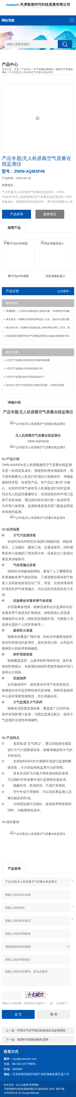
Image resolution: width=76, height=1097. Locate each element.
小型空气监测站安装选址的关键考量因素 (28, 360)
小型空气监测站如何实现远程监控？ (25, 376)
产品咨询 (16, 214)
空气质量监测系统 (43, 69)
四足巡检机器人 (55, 276)
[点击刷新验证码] (35, 994)
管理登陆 (34, 1084)
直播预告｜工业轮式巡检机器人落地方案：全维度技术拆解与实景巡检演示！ (40, 311)
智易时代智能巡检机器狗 (32, 1039)
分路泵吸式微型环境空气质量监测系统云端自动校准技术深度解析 (40, 335)
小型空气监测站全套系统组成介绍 (24, 368)
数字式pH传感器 (18, 276)
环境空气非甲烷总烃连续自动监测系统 (41, 1030)
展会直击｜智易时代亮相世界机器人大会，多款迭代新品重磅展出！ (40, 319)
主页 (16, 69)
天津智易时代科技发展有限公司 (21, 1088)
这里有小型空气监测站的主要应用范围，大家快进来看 (35, 385)
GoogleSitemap (30, 1093)
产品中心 (26, 69)
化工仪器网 (22, 1084)
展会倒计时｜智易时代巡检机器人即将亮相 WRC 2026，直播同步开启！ (40, 327)
